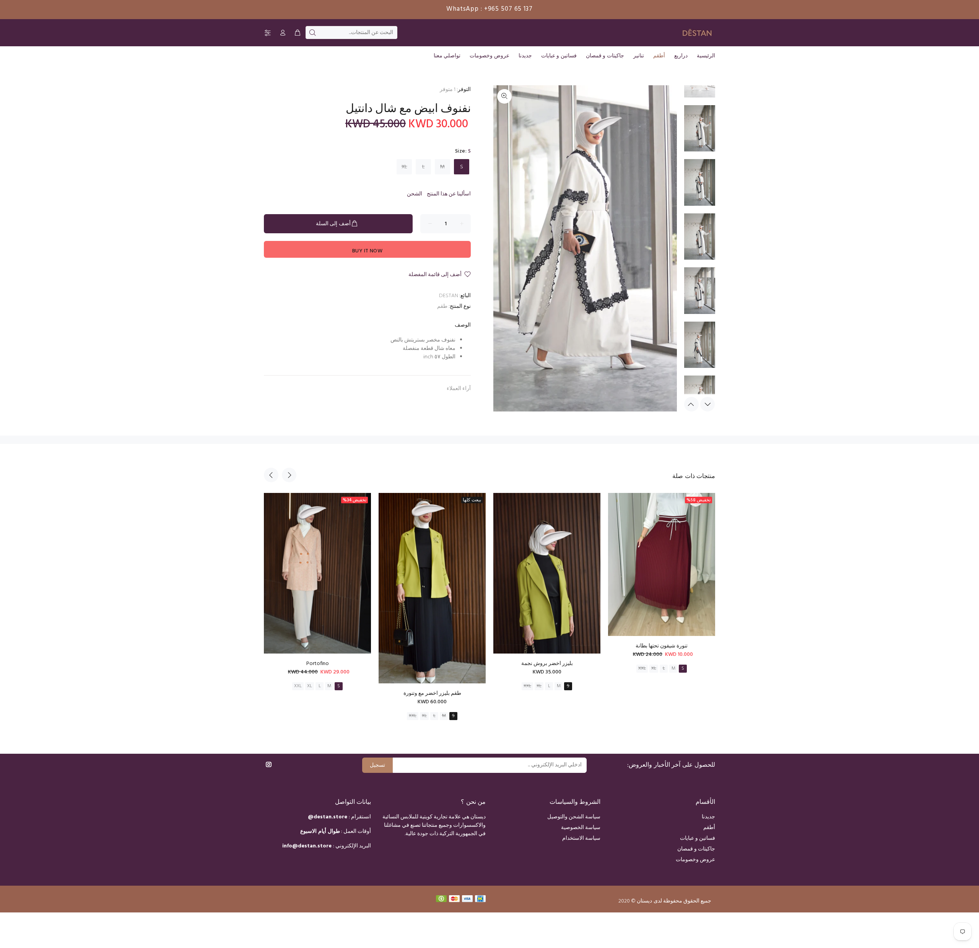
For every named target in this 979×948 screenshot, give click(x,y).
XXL (298, 686)
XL (404, 167)
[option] (699, 132)
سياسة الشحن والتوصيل (573, 817)
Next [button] (707, 404)
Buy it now (367, 251)
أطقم (709, 827)
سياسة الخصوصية (580, 827)
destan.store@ (327, 817)
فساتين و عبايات (697, 838)
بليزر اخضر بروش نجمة (547, 663)
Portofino (317, 663)
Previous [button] (691, 404)
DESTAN (448, 295)
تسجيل (377, 765)
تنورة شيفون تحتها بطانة (662, 646)
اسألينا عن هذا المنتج (449, 194)
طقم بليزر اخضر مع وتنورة (432, 693)
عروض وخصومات (695, 859)
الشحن (414, 194)
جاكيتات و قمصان (696, 849)
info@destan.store (307, 846)
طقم (442, 306)
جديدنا (708, 817)
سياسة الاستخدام (581, 838)
